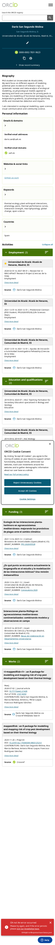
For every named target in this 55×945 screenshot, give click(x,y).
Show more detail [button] (11, 282)
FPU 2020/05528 (28, 544)
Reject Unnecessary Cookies (27, 482)
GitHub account (11, 177)
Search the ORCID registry (12, 12)
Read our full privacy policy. (16, 474)
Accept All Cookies (27, 491)
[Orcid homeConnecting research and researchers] (9, 5)
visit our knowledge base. (28, 928)
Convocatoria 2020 (29, 590)
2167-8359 (21, 694)
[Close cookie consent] (50, 444)
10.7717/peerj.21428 (18, 691)
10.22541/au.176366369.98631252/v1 (25, 742)
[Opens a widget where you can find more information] (45, 940)
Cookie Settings (28, 499)
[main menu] (50, 5)
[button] (47, 244)
